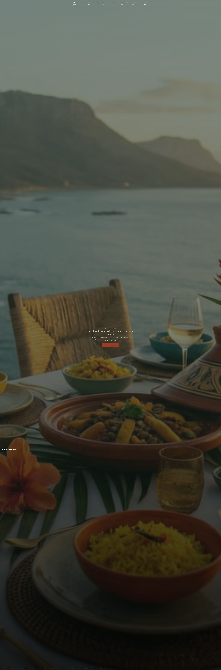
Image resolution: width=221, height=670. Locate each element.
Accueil (81, 2)
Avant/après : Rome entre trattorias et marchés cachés (94, 667)
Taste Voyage (74, 4)
